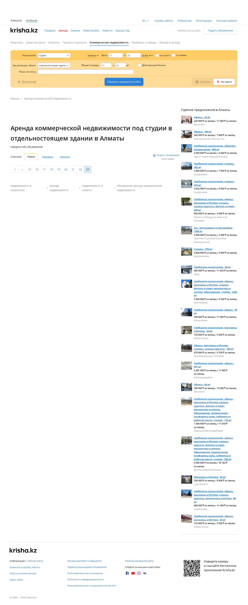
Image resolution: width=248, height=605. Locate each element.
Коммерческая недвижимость (109, 42)
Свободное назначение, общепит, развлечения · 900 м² (215, 147)
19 (58, 169)
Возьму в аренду (169, 42)
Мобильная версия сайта (139, 560)
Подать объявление (220, 30)
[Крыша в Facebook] (127, 573)
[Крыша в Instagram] (139, 573)
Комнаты (54, 42)
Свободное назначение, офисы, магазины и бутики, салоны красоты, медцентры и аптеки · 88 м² (215, 497)
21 (73, 169)
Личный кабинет (226, 20)
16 (36, 169)
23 (87, 169)
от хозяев (181, 55)
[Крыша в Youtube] (133, 573)
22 (80, 169)
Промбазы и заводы (143, 42)
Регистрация (204, 20)
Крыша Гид (122, 30)
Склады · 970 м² (203, 249)
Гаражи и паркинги (74, 42)
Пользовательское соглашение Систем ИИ (91, 585)
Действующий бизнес (154, 65)
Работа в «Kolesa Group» (23, 573)
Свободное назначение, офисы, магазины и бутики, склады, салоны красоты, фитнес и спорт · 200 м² (214, 205)
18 (51, 169)
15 (29, 169)
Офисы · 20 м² (202, 117)
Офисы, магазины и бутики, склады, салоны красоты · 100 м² (214, 347)
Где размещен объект (24, 65)
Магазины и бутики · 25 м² (210, 477)
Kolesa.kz (16, 20)
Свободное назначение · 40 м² (212, 267)
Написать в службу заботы (25, 567)
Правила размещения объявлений (87, 567)
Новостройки (91, 30)
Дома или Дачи (35, 42)
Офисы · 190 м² (203, 131)
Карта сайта (16, 579)
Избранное (185, 20)
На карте (226, 81)
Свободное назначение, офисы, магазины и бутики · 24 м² (213, 517)
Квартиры (17, 42)
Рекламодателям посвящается (84, 560)
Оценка (75, 30)
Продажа (50, 30)
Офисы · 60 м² (202, 384)
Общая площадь (90, 65)
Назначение (29, 55)
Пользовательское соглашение (85, 573)
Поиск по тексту (27, 71)
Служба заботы (164, 20)
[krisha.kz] (23, 550)
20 (65, 169)
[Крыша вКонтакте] (145, 573)
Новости (107, 30)
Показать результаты (124, 81)
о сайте (29, 560)
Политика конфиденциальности (85, 579)
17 (44, 169)
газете (39, 560)
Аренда (63, 30)
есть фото (165, 55)
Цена (104, 55)
